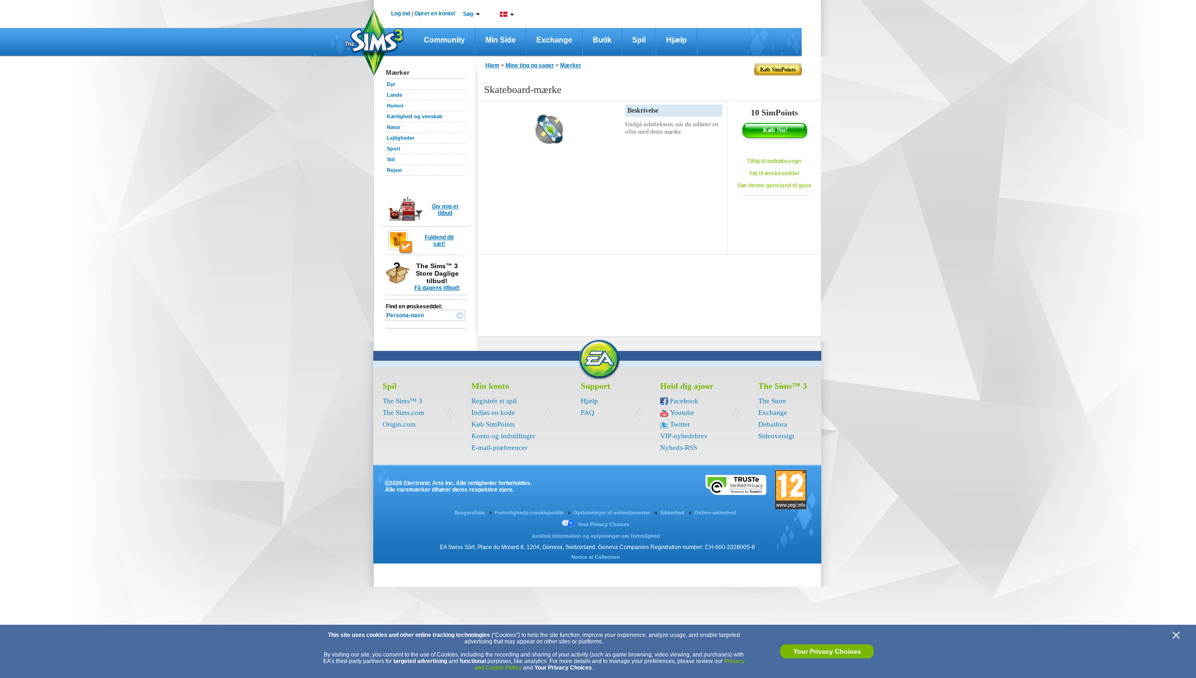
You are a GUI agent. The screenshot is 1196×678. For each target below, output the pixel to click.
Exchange (554, 40)
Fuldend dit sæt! (439, 240)
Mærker (570, 65)
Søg (468, 14)
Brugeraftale (470, 512)
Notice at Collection (595, 557)
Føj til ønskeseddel (774, 173)
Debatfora (772, 424)
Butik (602, 40)
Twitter (680, 424)
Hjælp (676, 40)
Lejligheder (400, 138)
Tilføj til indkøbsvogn (774, 161)
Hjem (492, 65)
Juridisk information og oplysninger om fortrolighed (595, 536)
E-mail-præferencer (499, 447)
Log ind (400, 13)
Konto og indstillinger (503, 436)
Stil (391, 159)
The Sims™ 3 (402, 401)
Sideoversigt (776, 436)
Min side (500, 40)
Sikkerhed (673, 512)
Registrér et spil (494, 401)
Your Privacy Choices (827, 651)
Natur (393, 127)
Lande (394, 95)
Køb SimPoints (493, 424)
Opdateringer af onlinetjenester (612, 512)
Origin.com (399, 424)
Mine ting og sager (529, 65)
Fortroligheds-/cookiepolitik (530, 512)
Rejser (394, 170)
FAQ (587, 412)
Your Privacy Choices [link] (603, 524)
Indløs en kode (493, 412)
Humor (395, 105)
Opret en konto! (435, 13)
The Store (772, 401)
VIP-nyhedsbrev (684, 436)
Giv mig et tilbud (445, 209)
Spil (639, 40)
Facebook (684, 401)
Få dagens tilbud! (437, 288)
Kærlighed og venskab (414, 116)
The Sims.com (403, 412)
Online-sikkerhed (715, 512)
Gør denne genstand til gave (774, 185)
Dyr (391, 84)
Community (444, 40)
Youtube (682, 412)
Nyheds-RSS (678, 447)
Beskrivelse (642, 110)
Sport (393, 148)
